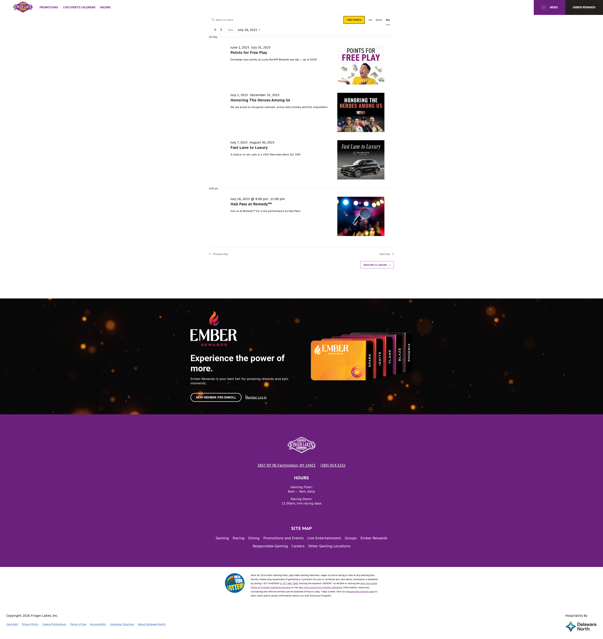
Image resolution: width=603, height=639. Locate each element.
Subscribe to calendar (375, 264)
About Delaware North (152, 624)
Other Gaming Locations (329, 546)
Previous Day (220, 254)
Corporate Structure (122, 624)
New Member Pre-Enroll (216, 397)
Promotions (49, 7)
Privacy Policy (30, 624)
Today (230, 29)
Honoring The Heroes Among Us (260, 100)
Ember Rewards (374, 538)
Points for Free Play (249, 52)
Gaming (222, 538)
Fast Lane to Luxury (249, 147)
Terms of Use (78, 624)
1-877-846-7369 (289, 583)
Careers (298, 546)
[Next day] (221, 30)
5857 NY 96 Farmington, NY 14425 (286, 465)
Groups (351, 538)
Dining (254, 538)
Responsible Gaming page (360, 591)
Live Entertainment (324, 538)
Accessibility (98, 624)
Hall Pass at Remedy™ (251, 204)
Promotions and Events (283, 538)
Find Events (354, 19)
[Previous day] (215, 30)
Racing (105, 7)
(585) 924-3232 (333, 465)
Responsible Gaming (270, 546)
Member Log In (255, 397)
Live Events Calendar (79, 7)
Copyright (12, 624)
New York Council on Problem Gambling (320, 587)
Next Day (385, 254)
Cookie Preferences (54, 624)
